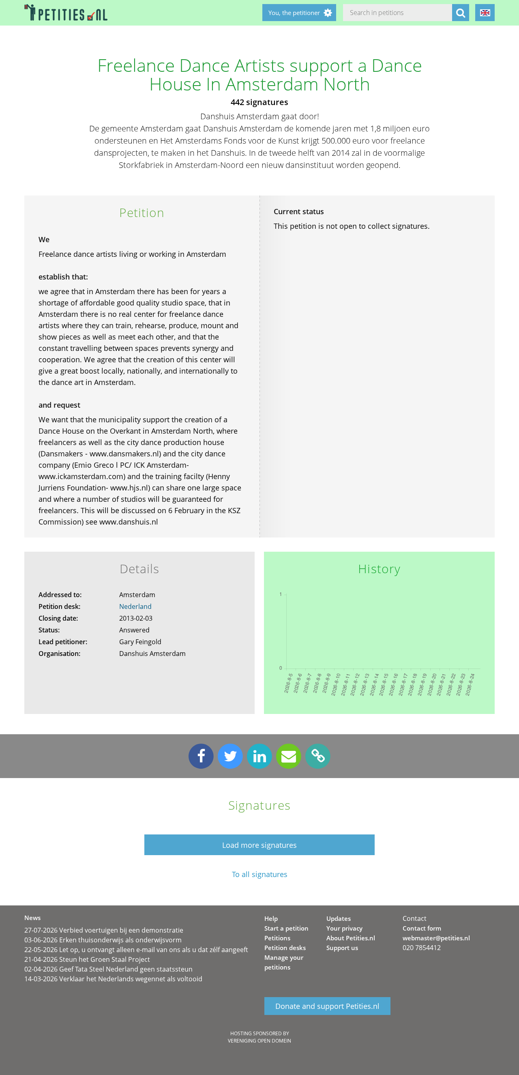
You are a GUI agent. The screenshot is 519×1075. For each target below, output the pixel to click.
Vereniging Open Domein (259, 1040)
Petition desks (285, 948)
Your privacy (344, 928)
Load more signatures (259, 845)
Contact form (422, 928)
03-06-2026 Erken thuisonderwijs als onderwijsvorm (103, 939)
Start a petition (286, 928)
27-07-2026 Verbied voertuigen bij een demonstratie (103, 930)
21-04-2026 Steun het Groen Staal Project (87, 959)
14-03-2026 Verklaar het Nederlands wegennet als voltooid (113, 978)
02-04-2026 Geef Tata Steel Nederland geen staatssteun (108, 969)
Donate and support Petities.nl (327, 1006)
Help (271, 918)
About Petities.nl (350, 938)
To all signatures (259, 874)
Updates (338, 918)
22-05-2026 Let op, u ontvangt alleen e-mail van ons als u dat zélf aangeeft (136, 949)
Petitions (277, 938)
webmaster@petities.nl (436, 938)
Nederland (135, 606)
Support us (342, 948)
